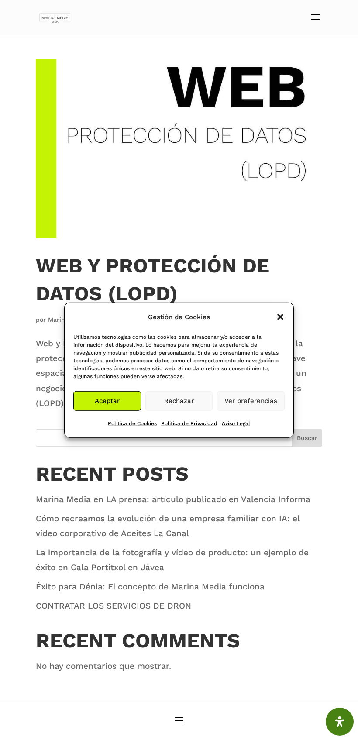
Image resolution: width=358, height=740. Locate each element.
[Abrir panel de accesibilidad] (340, 722)
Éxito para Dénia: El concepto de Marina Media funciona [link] (150, 587)
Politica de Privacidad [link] (189, 423)
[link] (55, 17)
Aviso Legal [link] (236, 423)
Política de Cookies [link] (132, 423)
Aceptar (107, 401)
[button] (280, 316)
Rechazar (179, 401)
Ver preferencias (250, 401)
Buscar (307, 437)
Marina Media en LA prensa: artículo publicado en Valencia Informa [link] (173, 499)
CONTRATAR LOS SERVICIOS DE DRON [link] (113, 606)
